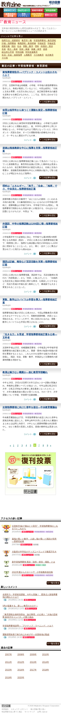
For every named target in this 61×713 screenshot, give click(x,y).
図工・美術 (12, 49)
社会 (19, 46)
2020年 (20, 677)
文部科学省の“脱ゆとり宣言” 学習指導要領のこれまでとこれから (35, 527)
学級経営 (51, 43)
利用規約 (5, 709)
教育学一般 (27, 40)
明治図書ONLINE (54, 3)
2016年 (20, 670)
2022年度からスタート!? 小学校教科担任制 (32, 572)
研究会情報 (50, 10)
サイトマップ (30, 712)
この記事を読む (49, 102)
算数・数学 (28, 46)
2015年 (8, 670)
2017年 (33, 670)
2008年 (20, 654)
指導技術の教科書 (10, 15)
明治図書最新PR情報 (37, 10)
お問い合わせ (42, 712)
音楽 (4, 49)
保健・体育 (36, 49)
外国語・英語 (47, 46)
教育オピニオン (10, 10)
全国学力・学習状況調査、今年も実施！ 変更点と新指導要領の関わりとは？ (30, 595)
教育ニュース (50, 15)
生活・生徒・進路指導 (12, 55)
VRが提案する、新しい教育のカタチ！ (20, 606)
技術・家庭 (24, 49)
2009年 (33, 654)
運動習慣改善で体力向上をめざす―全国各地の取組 (26, 634)
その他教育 (39, 55)
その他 (5, 58)
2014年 (45, 662)
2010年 (45, 654)
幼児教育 (49, 55)
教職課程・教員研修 (27, 43)
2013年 (33, 662)
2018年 (45, 670)
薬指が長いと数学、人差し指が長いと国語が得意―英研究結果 (34, 540)
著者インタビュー (23, 15)
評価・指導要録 (9, 43)
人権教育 (28, 55)
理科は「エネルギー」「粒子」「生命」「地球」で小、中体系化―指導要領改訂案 (30, 187)
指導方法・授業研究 (11, 40)
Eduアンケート (23, 10)
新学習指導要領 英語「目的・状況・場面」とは (33, 562)
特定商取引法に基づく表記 (12, 712)
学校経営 (42, 43)
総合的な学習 (8, 52)
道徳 (45, 49)
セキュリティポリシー (19, 709)
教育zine (26, 4)
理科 (37, 46)
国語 (14, 46)
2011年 (8, 662)
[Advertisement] (30, 506)
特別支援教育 (31, 52)
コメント (30, 140)
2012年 (20, 662)
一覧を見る (54, 583)
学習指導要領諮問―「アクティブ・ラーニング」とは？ (28, 626)
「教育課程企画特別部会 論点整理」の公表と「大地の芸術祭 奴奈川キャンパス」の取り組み (30, 615)
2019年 (8, 677)
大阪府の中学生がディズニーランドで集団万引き (34, 551)
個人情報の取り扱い (38, 709)
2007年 (8, 654)
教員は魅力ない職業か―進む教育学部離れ (25, 372)
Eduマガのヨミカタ (37, 15)
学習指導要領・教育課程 (45, 40)
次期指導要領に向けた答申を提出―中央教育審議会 (30, 407)
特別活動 (20, 52)
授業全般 (6, 46)
